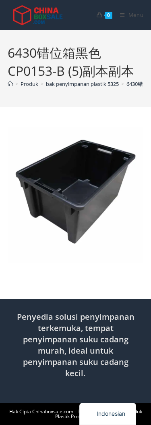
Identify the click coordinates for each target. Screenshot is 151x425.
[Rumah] (10, 84)
